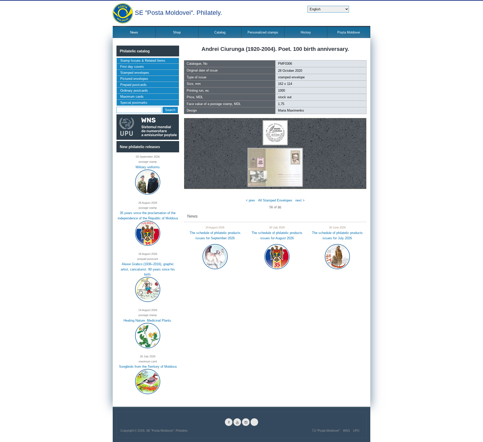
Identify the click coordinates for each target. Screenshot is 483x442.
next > (300, 200)
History (306, 32)
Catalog (219, 32)
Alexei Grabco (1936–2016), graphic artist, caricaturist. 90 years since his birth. (148, 269)
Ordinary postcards (134, 90)
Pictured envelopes (134, 79)
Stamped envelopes (134, 73)
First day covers (132, 67)
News (134, 32)
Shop (177, 32)
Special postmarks (133, 103)
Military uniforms (148, 167)
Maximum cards (132, 96)
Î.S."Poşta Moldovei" (326, 430)
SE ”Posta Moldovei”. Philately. (178, 12)
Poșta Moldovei (348, 32)
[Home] (123, 13)
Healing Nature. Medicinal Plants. (148, 320)
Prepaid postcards (133, 85)
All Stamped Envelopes (275, 200)
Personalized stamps (263, 32)
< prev (250, 200)
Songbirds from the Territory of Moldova (148, 366)
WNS (346, 430)
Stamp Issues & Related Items (142, 60)
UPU (356, 430)
